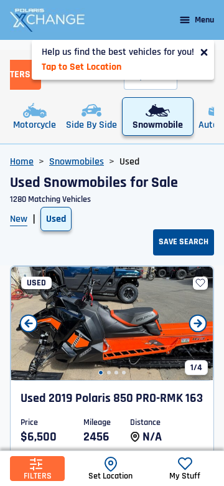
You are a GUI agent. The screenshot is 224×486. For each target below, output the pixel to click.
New (18, 219)
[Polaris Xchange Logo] (47, 20)
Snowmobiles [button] (76, 161)
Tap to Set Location (81, 67)
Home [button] (22, 161)
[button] (100, 372)
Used (56, 219)
